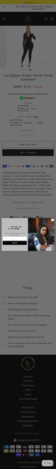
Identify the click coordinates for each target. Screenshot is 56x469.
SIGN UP (14, 243)
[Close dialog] (52, 220)
